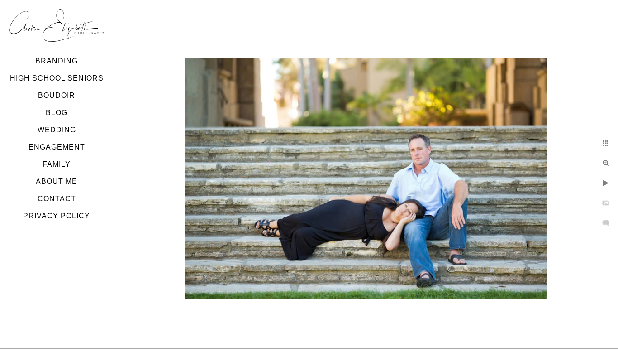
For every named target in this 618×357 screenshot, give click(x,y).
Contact (57, 199)
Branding (56, 61)
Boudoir (56, 95)
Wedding (57, 130)
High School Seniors (57, 78)
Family (57, 164)
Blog (56, 112)
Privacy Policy (56, 216)
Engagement (57, 147)
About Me (56, 181)
